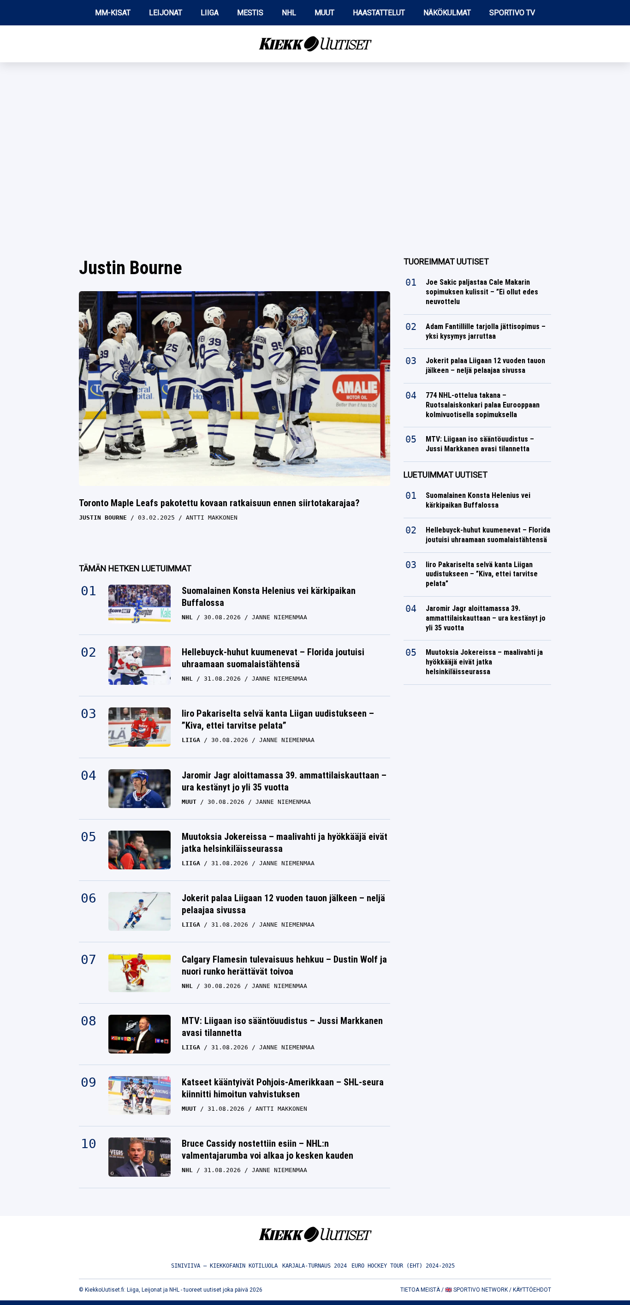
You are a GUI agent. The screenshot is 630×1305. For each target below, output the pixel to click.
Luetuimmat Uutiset (445, 474)
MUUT (324, 12)
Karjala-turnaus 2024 (314, 1266)
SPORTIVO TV (512, 12)
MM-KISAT (113, 12)
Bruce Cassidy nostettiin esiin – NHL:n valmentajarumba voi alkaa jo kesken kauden (267, 1149)
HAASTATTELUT (379, 12)
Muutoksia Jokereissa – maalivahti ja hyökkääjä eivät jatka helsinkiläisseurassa (284, 842)
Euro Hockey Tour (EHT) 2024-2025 (403, 1266)
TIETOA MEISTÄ (420, 1290)
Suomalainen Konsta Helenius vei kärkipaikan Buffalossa (269, 596)
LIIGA (210, 12)
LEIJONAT (165, 12)
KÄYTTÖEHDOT (532, 1290)
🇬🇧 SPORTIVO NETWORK (476, 1290)
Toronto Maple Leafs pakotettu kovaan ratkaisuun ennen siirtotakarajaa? (219, 503)
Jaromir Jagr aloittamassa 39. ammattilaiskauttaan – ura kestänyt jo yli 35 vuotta (284, 781)
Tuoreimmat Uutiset (446, 261)
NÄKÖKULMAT (447, 12)
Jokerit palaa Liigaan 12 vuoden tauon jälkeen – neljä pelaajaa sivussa (283, 904)
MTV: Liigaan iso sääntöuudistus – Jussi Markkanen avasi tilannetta (282, 1026)
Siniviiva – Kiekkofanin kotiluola (224, 1266)
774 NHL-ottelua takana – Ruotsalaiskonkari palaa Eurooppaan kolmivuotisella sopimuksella (483, 405)
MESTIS (250, 12)
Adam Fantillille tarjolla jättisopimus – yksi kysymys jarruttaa (486, 331)
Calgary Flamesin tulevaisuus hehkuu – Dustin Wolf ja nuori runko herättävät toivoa (284, 965)
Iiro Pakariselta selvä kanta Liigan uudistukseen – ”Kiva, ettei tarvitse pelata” (278, 719)
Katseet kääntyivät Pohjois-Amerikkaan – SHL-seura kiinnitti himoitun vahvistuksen (283, 1088)
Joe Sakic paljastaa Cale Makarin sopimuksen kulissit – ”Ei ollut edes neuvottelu (482, 292)
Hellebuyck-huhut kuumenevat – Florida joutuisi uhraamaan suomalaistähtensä (273, 658)
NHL (289, 12)
